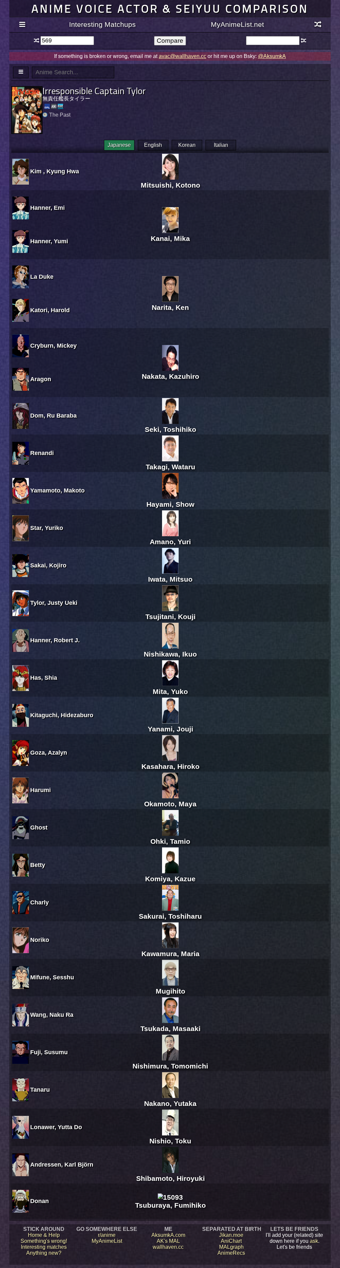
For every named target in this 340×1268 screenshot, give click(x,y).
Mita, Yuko (170, 691)
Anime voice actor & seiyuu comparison (170, 8)
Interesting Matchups (102, 24)
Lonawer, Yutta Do (56, 1127)
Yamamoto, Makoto (57, 490)
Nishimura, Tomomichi (170, 1066)
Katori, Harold (50, 310)
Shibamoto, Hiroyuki (170, 1178)
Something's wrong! (44, 1241)
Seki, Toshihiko (170, 429)
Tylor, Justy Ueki (53, 603)
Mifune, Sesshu (52, 977)
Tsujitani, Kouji (170, 616)
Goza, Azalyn (48, 752)
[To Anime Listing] (21, 72)
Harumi (40, 790)
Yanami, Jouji (170, 729)
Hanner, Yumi (49, 241)
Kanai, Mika (170, 238)
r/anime (107, 1235)
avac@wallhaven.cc (182, 56)
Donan (39, 1201)
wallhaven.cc (168, 1247)
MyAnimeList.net (237, 24)
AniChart (231, 1241)
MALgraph (231, 1247)
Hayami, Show (170, 504)
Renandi (42, 453)
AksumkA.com (168, 1235)
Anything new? (43, 1253)
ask (314, 1241)
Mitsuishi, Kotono (170, 185)
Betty (37, 865)
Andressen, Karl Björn (61, 1164)
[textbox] (67, 40)
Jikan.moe (231, 1235)
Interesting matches (44, 1247)
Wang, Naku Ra (51, 1014)
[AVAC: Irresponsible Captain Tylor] (60, 106)
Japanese (119, 145)
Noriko (39, 940)
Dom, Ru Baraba (53, 415)
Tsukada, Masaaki (170, 1028)
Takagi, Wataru (170, 467)
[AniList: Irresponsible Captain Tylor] (53, 106)
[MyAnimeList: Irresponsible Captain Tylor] (47, 106)
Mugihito (170, 991)
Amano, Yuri (170, 542)
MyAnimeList (107, 1241)
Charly (39, 902)
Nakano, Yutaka (170, 1103)
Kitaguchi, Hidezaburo (61, 715)
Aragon (40, 379)
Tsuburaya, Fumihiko (170, 1205)
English (153, 145)
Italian (221, 145)
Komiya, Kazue (170, 879)
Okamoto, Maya (170, 804)
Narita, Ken (170, 307)
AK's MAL (168, 1241)
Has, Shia (43, 677)
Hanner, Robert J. (55, 640)
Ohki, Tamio (170, 841)
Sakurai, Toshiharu (170, 916)
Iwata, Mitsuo (170, 579)
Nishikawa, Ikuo (170, 654)
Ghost (38, 827)
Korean (187, 145)
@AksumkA (272, 56)
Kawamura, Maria (170, 953)
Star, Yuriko (46, 528)
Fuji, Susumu (49, 1052)
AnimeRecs (231, 1253)
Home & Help (44, 1235)
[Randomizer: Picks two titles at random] (318, 24)
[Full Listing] (22, 24)
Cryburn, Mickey (53, 345)
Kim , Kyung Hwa (54, 171)
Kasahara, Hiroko (170, 766)
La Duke (41, 276)
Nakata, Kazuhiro (170, 376)
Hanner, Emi (47, 207)
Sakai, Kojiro (48, 565)
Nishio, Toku (170, 1141)
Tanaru (40, 1089)
